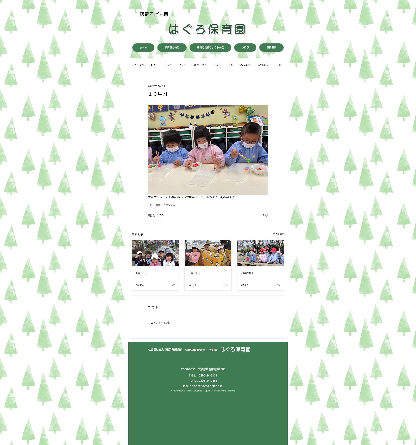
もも (230, 65)
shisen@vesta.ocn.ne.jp (206, 386)
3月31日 (194, 273)
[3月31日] (208, 253)
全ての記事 (138, 65)
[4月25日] (155, 253)
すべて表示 (278, 234)
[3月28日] (260, 253)
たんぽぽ (245, 65)
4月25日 (141, 273)
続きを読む (262, 65)
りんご (181, 65)
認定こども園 (154, 14)
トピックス (169, 205)
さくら (217, 65)
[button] (280, 65)
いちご (167, 65)
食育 (158, 205)
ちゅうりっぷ (199, 65)
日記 (153, 65)
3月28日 (247, 273)
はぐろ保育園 (208, 29)
